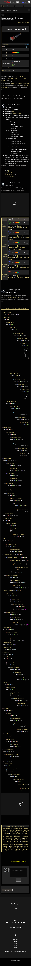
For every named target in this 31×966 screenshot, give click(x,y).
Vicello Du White (22, 417)
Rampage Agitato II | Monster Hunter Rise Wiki (12, 19)
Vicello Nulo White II (16, 407)
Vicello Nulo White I (12, 401)
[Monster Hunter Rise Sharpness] (6, 52)
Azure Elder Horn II (12, 523)
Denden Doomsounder (16, 498)
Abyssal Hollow (7, 642)
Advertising (15, 939)
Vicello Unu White (18, 412)
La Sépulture (10, 473)
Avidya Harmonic (18, 838)
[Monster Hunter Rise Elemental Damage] (6, 58)
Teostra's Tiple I (8, 590)
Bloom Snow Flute (10, 848)
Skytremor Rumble (15, 549)
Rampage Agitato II (4, 235)
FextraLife (7, 951)
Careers (15, 941)
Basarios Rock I (14, 843)
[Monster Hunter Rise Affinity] (6, 55)
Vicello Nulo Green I (16, 374)
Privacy (15, 945)
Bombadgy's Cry (15, 744)
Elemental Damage (23, 83)
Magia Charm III (15, 693)
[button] (17, 2)
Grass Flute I (7, 734)
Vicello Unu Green (22, 384)
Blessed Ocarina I (8, 609)
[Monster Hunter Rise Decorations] (26, 46)
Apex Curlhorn (15, 267)
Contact (15, 916)
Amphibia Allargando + (15, 832)
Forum (15, 912)
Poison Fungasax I (8, 657)
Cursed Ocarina (11, 612)
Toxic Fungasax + (18, 672)
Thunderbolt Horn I (8, 539)
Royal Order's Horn (8, 749)
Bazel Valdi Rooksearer (24, 567)
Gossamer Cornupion (23, 729)
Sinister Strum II (11, 432)
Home (15, 908)
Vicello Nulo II (10, 322)
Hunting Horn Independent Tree (15, 308)
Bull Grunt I (9, 851)
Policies (15, 947)
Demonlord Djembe (8, 513)
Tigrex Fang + (19, 257)
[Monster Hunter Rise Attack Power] (6, 49)
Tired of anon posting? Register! (19, 861)
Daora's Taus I (7, 572)
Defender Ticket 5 (9, 176)
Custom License (17, 927)
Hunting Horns (15, 10)
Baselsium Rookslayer (20, 564)
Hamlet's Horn (18, 724)
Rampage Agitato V (4, 265)
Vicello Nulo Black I (19, 333)
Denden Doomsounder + (20, 504)
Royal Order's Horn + (12, 754)
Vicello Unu (13, 328)
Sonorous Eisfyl (7, 647)
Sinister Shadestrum (16, 437)
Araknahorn (9, 836)
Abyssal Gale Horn (15, 529)
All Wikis (15, 910)
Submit (19, 880)
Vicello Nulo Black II (23, 338)
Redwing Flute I (8, 627)
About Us (15, 914)
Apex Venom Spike (9, 173)
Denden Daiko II (11, 493)
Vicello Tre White (26, 422)
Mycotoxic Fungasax (23, 678)
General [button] (18, 6)
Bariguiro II (16, 841)
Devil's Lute (25, 453)
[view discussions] (29, 10)
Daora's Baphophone (12, 575)
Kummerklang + (11, 463)
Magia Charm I (7, 682)
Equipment (3, 10)
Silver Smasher (7, 312)
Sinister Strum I (7, 427)
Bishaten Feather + (9, 174)
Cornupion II (10, 713)
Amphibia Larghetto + (15, 833)
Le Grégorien (14, 478)
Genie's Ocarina (18, 623)
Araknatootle (17, 836)
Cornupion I (7, 708)
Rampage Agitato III (4, 245)
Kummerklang (7, 458)
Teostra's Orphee (11, 594)
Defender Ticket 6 (15, 249)
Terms (15, 943)
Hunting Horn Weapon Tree (11, 297)
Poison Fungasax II (12, 662)
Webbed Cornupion (16, 718)
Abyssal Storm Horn (12, 544)
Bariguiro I (9, 841)
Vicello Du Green (26, 389)
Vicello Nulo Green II (19, 379)
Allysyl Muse (19, 830)
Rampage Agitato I (17, 113)
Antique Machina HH (9, 759)
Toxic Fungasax (15, 667)
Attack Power (13, 83)
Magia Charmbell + (19, 698)
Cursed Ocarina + (15, 617)
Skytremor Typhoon (19, 534)
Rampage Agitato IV (4, 255)
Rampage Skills (6, 70)
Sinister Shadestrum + (20, 443)
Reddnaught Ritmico (12, 632)
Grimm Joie (10, 483)
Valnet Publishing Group (20, 951)
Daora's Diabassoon (19, 586)
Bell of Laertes (21, 703)
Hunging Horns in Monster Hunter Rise (15, 826)
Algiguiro (12, 830)
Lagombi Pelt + (19, 227)
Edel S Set (14, 111)
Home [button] (10, 6)
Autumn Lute (7, 652)
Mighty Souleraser (22, 448)
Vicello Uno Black (26, 343)
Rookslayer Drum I (8, 554)
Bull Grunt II (17, 851)
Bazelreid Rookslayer (16, 560)
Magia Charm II (11, 687)
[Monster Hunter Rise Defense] (3, 46)
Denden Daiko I (7, 488)
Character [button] (27, 6)
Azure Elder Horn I (8, 518)
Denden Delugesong (23, 509)
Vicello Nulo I (7, 317)
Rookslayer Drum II (12, 557)
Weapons (9, 10)
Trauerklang (14, 468)
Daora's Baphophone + (16, 580)
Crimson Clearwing (15, 638)
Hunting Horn (5, 44)
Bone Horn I (18, 849)
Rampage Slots (6, 68)
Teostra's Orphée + (16, 599)
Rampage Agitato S (4, 275)
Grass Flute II (10, 739)
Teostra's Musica (18, 604)
